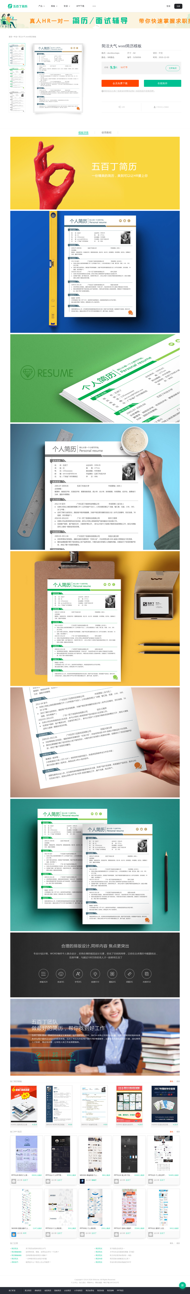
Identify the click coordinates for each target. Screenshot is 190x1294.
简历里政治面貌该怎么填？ (120, 1259)
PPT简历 (120, 1290)
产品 (41, 6)
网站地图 (98, 1283)
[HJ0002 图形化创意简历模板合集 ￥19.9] (129, 1122)
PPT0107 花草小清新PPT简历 (123, 1228)
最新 (178, 1132)
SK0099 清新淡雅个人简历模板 (20, 1228)
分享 (123, 107)
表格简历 (38, 1290)
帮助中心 (90, 1283)
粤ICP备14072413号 (111, 1283)
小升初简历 (78, 1290)
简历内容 (98, 1259)
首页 (10, 37)
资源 (66, 6)
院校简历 (57, 1290)
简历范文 (14, 1248)
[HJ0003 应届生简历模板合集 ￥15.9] (164, 1122)
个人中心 (74, 1283)
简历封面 (100, 1290)
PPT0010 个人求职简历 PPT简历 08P (55, 1228)
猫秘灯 (94, 1180)
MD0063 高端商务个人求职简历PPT (89, 1175)
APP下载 (80, 6)
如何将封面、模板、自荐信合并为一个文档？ (42, 1252)
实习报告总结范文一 (117, 1248)
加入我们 (82, 1283)
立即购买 (173, 68)
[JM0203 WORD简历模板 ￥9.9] (59, 1122)
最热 (171, 1132)
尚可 (24, 1233)
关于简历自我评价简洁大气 (36, 1248)
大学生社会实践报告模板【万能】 (122, 1252)
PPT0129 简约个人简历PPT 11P (20, 1175)
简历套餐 (110, 1290)
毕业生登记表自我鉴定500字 (120, 1262)
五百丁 (18, 6)
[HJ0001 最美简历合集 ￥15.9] (24, 1122)
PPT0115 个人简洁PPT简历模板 (157, 1175)
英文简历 (28, 1290)
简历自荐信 (90, 1290)
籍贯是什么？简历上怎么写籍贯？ (38, 1262)
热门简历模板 (16, 1081)
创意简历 (48, 1290)
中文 (15, 37)
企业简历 (67, 1290)
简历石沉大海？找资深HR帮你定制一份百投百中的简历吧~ (129, 91)
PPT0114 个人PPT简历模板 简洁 (55, 1175)
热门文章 (14, 1243)
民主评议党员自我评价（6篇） (121, 1255)
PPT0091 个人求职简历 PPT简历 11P (89, 1228)
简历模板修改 (16, 1252)
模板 (53, 6)
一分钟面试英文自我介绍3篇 (36, 1259)
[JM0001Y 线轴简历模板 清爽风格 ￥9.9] (94, 1122)
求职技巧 (14, 1262)
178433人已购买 (162, 107)
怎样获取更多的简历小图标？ (36, 1255)
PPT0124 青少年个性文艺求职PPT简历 (123, 1175)
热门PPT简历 (16, 1132)
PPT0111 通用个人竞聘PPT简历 (157, 1228)
